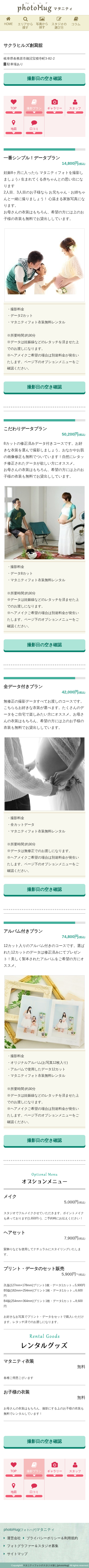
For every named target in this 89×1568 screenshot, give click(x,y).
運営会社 (14, 1538)
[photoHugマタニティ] (44, 7)
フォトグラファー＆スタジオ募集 (32, 1546)
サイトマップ (17, 1554)
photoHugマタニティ (29, 1529)
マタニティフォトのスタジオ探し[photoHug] (46, 1565)
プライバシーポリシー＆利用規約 (52, 1538)
